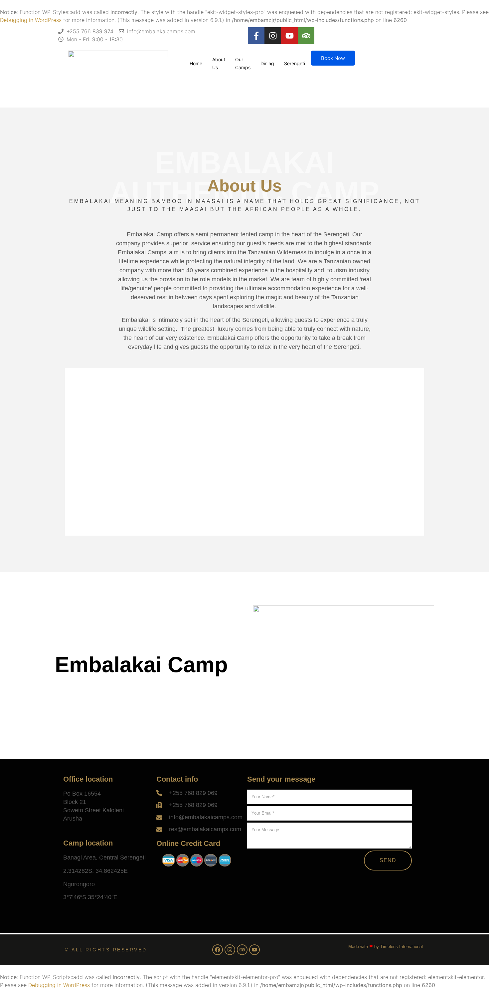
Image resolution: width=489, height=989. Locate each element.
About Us (218, 63)
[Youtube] (289, 35)
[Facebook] (217, 949)
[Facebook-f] (256, 35)
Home (196, 63)
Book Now (333, 58)
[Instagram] (272, 35)
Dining (267, 63)
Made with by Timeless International (385, 946)
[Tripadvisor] (306, 35)
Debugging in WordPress (31, 20)
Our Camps (242, 63)
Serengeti (294, 63)
